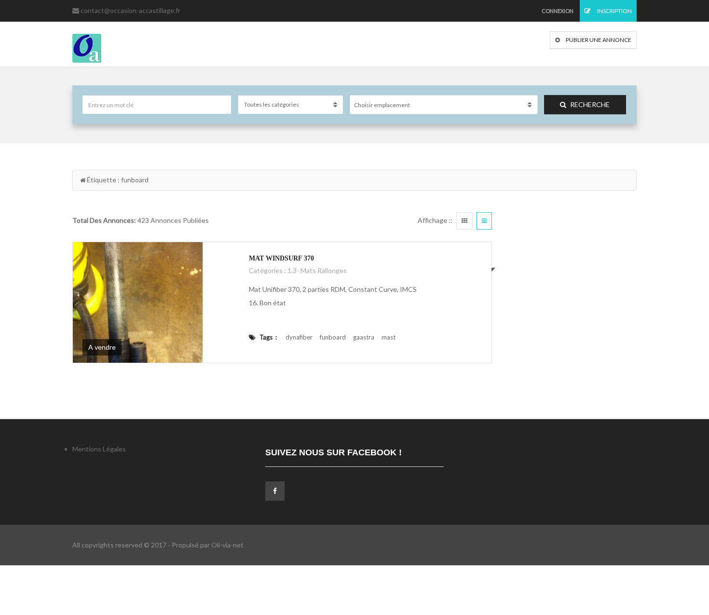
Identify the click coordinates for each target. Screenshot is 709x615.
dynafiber (299, 337)
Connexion (557, 11)
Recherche (590, 104)
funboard (333, 337)
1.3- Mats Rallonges (317, 270)
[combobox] (444, 104)
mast (388, 337)
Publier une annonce (598, 39)
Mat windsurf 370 (281, 258)
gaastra (363, 337)
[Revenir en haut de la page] (678, 555)
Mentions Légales (99, 449)
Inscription (614, 10)
